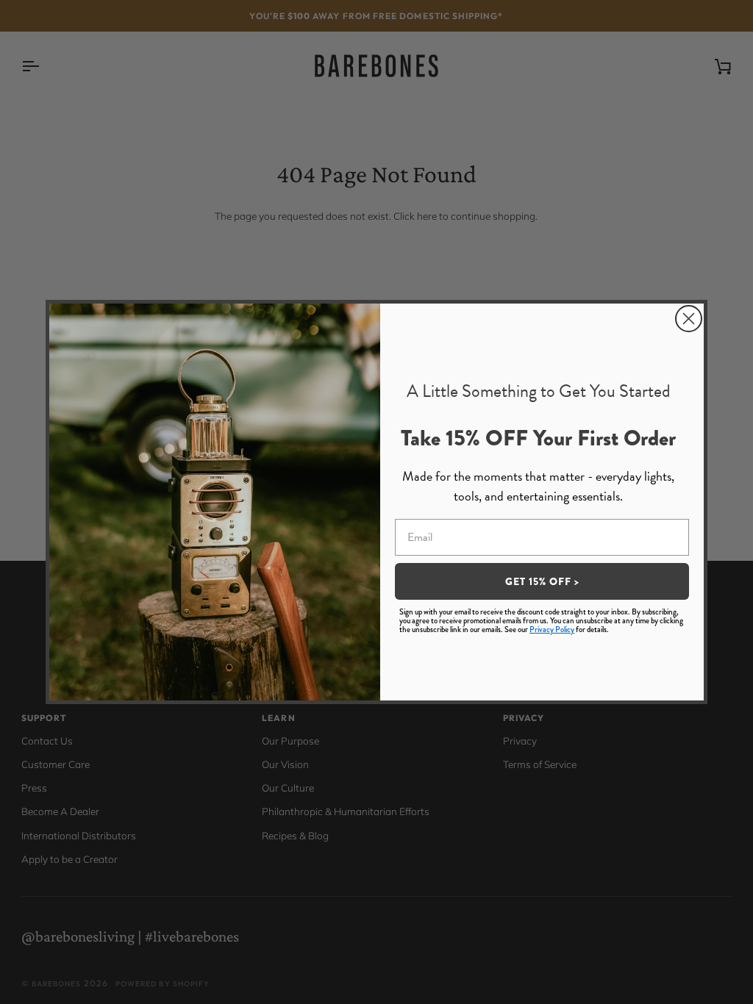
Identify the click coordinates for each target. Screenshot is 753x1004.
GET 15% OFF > (542, 581)
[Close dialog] (689, 318)
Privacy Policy (551, 629)
